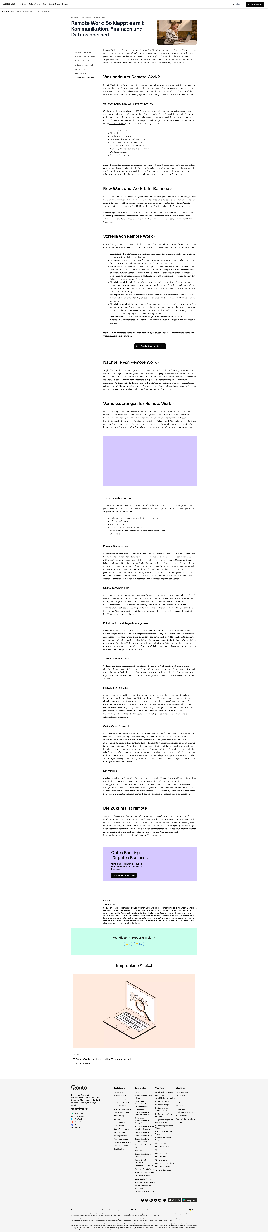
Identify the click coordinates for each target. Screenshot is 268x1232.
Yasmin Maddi (100, 17)
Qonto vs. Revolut (162, 1147)
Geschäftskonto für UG (143, 1132)
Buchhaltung (119, 1126)
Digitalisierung (188, 50)
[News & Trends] (55, 4)
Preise (137, 1092)
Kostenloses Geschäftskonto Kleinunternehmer (141, 1103)
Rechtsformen (119, 1132)
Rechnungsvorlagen (121, 1139)
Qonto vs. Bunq (161, 1160)
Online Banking (119, 1122)
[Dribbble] (159, 1200)
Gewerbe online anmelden (145, 1183)
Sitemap (179, 1122)
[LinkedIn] (151, 1200)
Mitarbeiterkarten (123, 749)
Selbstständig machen (122, 1096)
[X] (146, 1200)
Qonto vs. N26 (160, 1150)
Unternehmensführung (24, 11)
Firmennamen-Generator (123, 1142)
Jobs (178, 1102)
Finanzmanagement (121, 1112)
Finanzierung (119, 1116)
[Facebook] (142, 1200)
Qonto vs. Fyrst (161, 1157)
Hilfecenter (180, 1106)
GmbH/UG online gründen (144, 1172)
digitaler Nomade (159, 778)
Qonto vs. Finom (161, 1143)
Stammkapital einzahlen (144, 1179)
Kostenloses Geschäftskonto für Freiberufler (142, 1120)
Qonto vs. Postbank (162, 1167)
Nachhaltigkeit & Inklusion (186, 1119)
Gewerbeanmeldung (121, 1102)
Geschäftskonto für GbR (144, 1136)
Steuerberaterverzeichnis (144, 1192)
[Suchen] (237, 4)
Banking (117, 1119)
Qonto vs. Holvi (161, 1153)
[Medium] (164, 1200)
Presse (178, 1099)
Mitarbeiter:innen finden (44, 11)
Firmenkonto (118, 1092)
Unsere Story (181, 1096)
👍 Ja (128, 944)
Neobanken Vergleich (163, 1105)
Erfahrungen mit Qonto (184, 1112)
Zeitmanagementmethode (184, 669)
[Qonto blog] (9, 4)
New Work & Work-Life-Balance (85, 57)
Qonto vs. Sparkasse (163, 1170)
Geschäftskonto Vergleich (165, 1092)
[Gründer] (24, 4)
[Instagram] (155, 1200)
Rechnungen (144, 704)
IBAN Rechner (119, 1149)
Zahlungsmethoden (121, 1136)
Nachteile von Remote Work (84, 65)
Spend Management (121, 1129)
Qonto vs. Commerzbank (164, 1163)
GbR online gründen (142, 1176)
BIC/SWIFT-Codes (121, 1146)
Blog (12, 11)
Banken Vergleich (162, 1101)
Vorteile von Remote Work (83, 61)
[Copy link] (161, 77)
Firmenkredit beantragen (144, 1166)
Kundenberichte (182, 1116)
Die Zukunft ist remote (82, 73)
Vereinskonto (139, 1151)
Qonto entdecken (255, 4)
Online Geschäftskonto (146, 740)
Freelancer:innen (117, 123)
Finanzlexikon (181, 1109)
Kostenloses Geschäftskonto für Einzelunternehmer (142, 1112)
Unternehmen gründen (122, 1099)
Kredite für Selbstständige (144, 1169)
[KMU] (46, 4)
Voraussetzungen (80, 69)
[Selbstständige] (36, 4)
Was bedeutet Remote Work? (84, 52)
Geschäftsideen (120, 1106)
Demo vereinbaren (183, 1092)
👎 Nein (139, 944)
